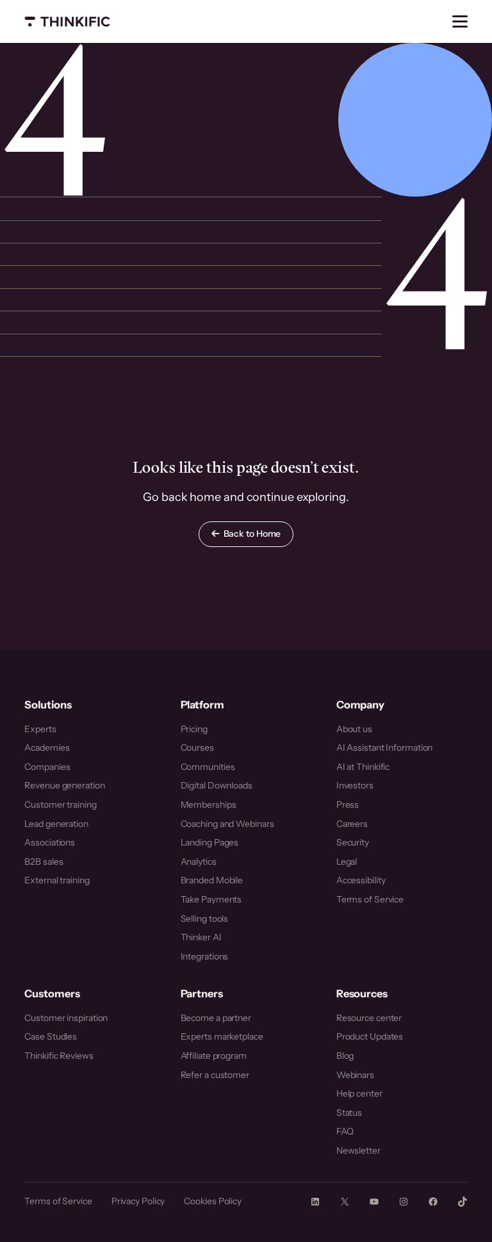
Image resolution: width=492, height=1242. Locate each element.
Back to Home (252, 533)
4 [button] (55, 120)
